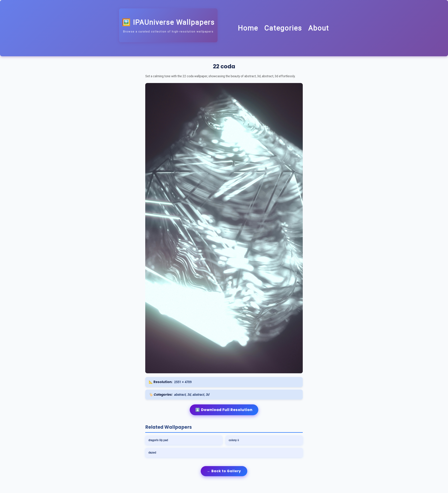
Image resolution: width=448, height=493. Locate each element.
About (318, 28)
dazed (152, 452)
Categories (283, 28)
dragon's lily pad (158, 440)
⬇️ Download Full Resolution (224, 409)
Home (248, 28)
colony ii (234, 440)
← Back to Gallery (224, 471)
